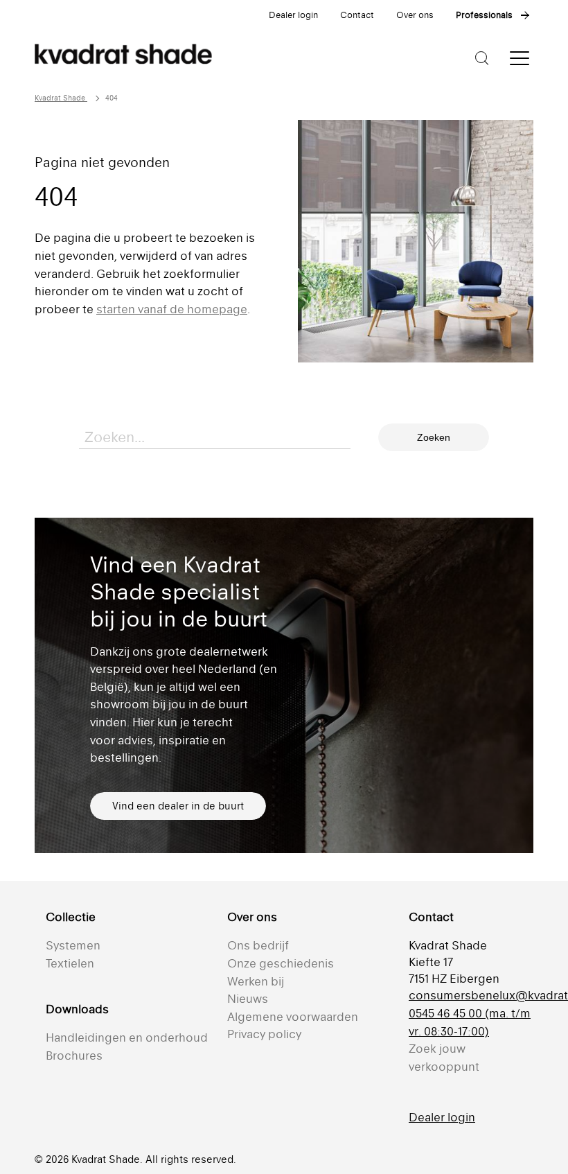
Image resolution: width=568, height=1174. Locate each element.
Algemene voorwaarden (292, 1017)
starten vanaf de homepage (171, 309)
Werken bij (255, 981)
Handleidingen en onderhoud (127, 1037)
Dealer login (293, 15)
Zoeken (433, 437)
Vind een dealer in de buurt (178, 806)
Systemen (73, 945)
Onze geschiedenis (280, 963)
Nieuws (247, 999)
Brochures (74, 1055)
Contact (357, 15)
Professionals (484, 15)
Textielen (70, 963)
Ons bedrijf (258, 945)
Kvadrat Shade (61, 98)
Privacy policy (264, 1034)
